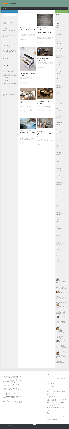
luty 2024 (58, 78)
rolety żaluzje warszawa (12, 397)
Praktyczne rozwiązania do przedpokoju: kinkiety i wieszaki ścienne (44, 133)
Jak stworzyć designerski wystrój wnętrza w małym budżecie (56, 391)
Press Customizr (15, 426)
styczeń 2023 (59, 101)
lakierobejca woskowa (6, 384)
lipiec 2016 (58, 249)
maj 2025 (58, 57)
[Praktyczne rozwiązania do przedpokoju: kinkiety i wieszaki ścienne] (45, 123)
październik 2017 (59, 214)
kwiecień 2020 (59, 168)
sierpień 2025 (59, 50)
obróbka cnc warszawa (5, 392)
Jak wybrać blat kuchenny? (7, 69)
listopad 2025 (59, 43)
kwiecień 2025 (59, 59)
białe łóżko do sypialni (14, 379)
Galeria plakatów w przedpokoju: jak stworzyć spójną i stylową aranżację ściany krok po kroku (9, 31)
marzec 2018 (59, 203)
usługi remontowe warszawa (10, 401)
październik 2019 (59, 182)
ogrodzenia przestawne (12, 392)
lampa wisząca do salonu (14, 384)
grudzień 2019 (59, 177)
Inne (58, 264)
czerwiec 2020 (59, 163)
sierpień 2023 (59, 89)
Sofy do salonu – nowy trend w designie (53, 394)
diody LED (13, 381)
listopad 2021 (59, 124)
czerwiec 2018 (59, 196)
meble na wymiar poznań (10, 388)
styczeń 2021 (59, 147)
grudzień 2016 (59, 237)
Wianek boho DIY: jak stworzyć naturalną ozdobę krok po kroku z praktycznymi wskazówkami (9, 22)
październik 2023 (59, 87)
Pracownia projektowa (11, 395)
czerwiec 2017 (59, 223)
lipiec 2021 (58, 133)
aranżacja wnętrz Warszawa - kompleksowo (12, 376)
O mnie (12, 8)
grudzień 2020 (59, 149)
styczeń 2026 (59, 41)
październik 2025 (59, 46)
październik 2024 (59, 69)
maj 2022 (58, 110)
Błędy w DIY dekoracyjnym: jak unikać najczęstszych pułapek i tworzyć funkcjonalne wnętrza (61, 294)
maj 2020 (58, 166)
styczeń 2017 (59, 235)
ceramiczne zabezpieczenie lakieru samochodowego (10, 380)
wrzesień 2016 (59, 244)
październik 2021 (59, 126)
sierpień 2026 (59, 25)
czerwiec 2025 (59, 55)
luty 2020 (58, 173)
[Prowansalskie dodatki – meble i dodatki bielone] (28, 123)
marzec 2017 (59, 230)
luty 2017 (58, 233)
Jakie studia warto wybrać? (51, 389)
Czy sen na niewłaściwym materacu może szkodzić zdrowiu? (56, 393)
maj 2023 (58, 96)
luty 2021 (58, 145)
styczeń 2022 (59, 119)
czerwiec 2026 (59, 29)
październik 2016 (59, 242)
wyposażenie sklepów (10, 402)
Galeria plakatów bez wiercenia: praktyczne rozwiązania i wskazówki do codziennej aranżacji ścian (9, 36)
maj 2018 (58, 198)
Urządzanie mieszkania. (50, 383)
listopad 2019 (59, 179)
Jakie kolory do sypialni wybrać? (52, 419)
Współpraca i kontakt (5, 8)
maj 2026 (58, 32)
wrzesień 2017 (59, 216)
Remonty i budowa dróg (6, 77)
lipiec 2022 (58, 108)
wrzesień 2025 (59, 48)
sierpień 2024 (59, 71)
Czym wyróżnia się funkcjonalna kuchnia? (53, 410)
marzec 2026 (59, 36)
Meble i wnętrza (22, 26)
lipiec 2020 (58, 161)
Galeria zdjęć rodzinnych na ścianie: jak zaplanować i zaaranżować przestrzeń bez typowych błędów (9, 27)
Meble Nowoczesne (5, 390)
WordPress (8, 426)
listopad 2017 (59, 212)
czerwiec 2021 (59, 136)
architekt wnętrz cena (13, 377)
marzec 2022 (59, 115)
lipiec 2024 (58, 73)
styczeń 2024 (59, 80)
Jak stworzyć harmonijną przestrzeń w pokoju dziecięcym (55, 404)
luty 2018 (58, 205)
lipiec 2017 (58, 221)
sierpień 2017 (59, 219)
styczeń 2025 (59, 64)
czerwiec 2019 (59, 189)
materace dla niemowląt (13, 385)
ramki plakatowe (5, 397)
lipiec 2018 (58, 193)
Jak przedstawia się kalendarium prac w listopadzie (54, 385)
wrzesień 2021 (59, 129)
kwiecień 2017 (59, 228)
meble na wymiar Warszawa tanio (14, 389)
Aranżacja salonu (5, 376)
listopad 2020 (59, 152)
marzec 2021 (59, 143)
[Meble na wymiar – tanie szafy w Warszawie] (28, 59)
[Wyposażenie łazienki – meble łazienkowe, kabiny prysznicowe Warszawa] (28, 19)
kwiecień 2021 (59, 140)
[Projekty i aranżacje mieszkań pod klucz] (28, 94)
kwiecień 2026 (59, 34)
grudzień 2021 (59, 122)
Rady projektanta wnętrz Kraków (17, 396)
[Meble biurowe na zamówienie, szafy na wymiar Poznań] (45, 51)
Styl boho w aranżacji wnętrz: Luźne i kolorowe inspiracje (55, 402)
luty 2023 (58, 99)
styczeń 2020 (59, 175)
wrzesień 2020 (59, 156)
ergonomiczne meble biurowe (12, 383)
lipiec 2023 (58, 92)
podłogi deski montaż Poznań (8, 393)
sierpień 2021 (59, 131)
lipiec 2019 (58, 186)
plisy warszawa (18, 392)
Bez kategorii (59, 255)
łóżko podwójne (11, 52)
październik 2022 (59, 103)
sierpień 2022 (59, 106)
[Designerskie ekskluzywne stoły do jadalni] (45, 93)
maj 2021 (58, 138)
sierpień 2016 (59, 246)
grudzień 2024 (59, 66)
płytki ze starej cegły (9, 396)
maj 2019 (58, 191)
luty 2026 (58, 39)
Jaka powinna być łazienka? (51, 381)
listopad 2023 (59, 85)
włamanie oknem (14, 404)
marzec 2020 (59, 170)
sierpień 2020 (59, 159)
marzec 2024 (59, 76)
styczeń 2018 (59, 207)
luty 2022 (58, 117)
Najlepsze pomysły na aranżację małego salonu (54, 414)
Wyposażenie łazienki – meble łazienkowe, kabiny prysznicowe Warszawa (27, 29)
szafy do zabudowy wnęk (14, 398)
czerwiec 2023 (59, 94)
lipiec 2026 (58, 27)
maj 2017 (58, 226)
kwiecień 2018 (59, 200)
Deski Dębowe (10, 381)
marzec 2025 (59, 62)
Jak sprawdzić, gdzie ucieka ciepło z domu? (53, 405)
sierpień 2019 (59, 184)
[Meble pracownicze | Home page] (9, 3)
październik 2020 (59, 154)
